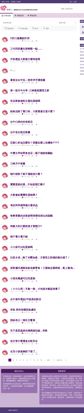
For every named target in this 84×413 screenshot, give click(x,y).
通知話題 (33, 15)
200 (48, 360)
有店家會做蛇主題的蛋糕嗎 (25, 100)
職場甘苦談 (27, 343)
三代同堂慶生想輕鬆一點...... (26, 48)
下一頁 (65, 360)
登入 (71, 2)
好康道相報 (27, 103)
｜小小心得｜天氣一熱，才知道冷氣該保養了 (35, 288)
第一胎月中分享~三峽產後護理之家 (29, 90)
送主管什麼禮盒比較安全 (24, 341)
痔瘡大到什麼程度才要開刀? (26, 226)
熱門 (36, 28)
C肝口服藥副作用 (20, 38)
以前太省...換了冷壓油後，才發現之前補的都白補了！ (40, 257)
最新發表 (10, 28)
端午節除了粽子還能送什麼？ (26, 174)
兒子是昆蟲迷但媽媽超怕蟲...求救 (29, 330)
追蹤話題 (20, 15)
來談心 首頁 (5, 2)
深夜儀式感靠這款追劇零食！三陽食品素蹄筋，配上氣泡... (42, 267)
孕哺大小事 (27, 93)
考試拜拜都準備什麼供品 (24, 205)
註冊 (75, 2)
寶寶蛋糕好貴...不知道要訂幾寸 (27, 184)
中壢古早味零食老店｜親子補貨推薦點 (31, 153)
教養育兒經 (27, 114)
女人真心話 (27, 51)
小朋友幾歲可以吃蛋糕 (22, 278)
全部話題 (7, 15)
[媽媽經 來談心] (18, 10)
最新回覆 (24, 28)
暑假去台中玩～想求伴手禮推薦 (27, 80)
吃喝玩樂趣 (27, 62)
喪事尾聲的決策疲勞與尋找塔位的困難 (31, 215)
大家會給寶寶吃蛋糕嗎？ (24, 194)
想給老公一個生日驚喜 (22, 320)
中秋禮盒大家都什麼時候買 (25, 59)
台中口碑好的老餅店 (21, 121)
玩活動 (18, 2)
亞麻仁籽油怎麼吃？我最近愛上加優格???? (34, 142)
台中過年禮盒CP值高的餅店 (25, 299)
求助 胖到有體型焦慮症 (23, 309)
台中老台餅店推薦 (20, 132)
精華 (47, 28)
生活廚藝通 (27, 145)
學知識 (13, 2)
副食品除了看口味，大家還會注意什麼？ (32, 111)
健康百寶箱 (27, 41)
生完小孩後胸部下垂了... (23, 351)
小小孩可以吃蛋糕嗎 (21, 247)
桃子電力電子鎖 (19, 236)
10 (41, 360)
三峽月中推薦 (17, 163)
